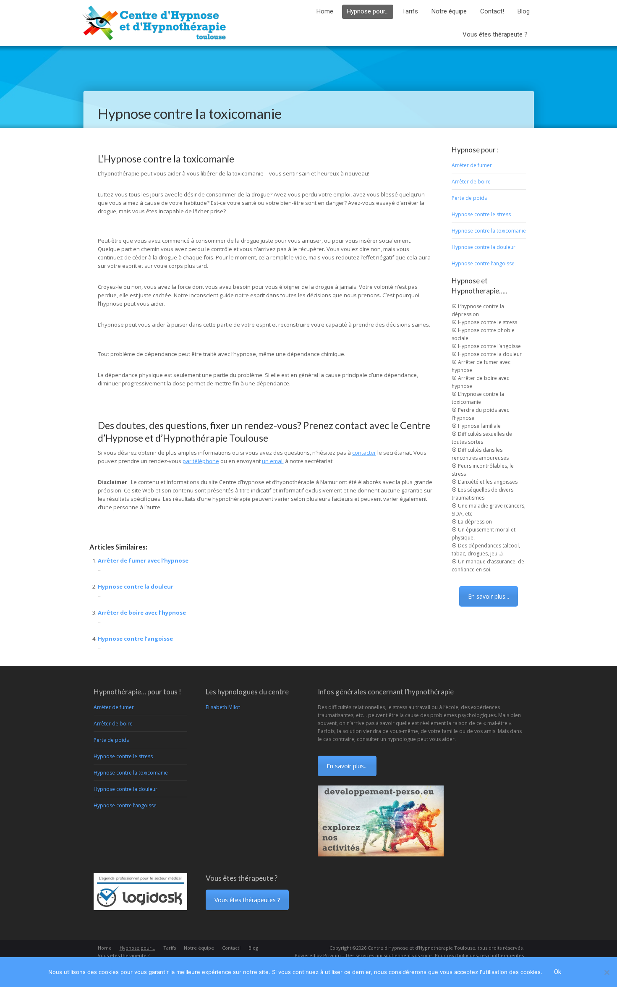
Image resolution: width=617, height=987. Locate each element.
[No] (606, 972)
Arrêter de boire (471, 181)
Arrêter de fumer (472, 165)
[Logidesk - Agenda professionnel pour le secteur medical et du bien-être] (140, 908)
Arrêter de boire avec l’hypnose (142, 612)
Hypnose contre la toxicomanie (489, 230)
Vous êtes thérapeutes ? (247, 900)
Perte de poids (469, 198)
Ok (557, 972)
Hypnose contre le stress (481, 214)
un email (273, 461)
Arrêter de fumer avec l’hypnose (143, 560)
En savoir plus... (488, 596)
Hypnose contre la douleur (135, 586)
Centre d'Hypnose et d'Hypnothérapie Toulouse (421, 948)
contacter (364, 452)
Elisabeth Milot (223, 707)
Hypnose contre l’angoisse (135, 638)
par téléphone (201, 461)
